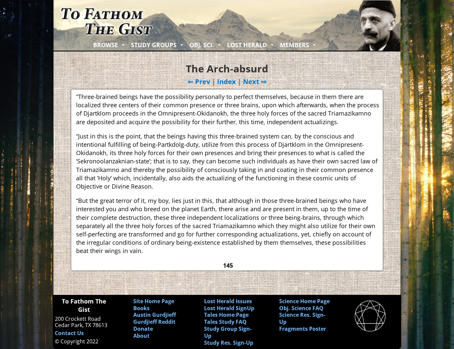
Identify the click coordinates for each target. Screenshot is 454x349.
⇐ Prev (199, 81)
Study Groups (153, 45)
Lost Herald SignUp (229, 308)
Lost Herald (247, 45)
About (141, 335)
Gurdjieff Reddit (154, 321)
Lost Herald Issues (228, 301)
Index (226, 81)
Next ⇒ (255, 81)
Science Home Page (304, 301)
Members (294, 45)
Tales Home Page (226, 314)
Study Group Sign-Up (228, 332)
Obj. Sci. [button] (201, 45)
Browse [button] (105, 45)
